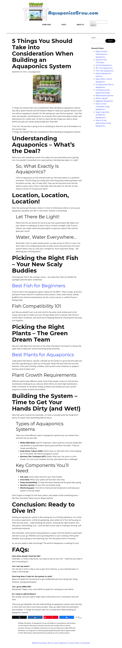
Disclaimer (85, 643)
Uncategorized (34, 72)
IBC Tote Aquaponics (104, 68)
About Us (80, 25)
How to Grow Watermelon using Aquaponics (103, 123)
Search (94, 37)
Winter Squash (102, 98)
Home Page (46, 25)
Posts (64, 25)
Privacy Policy (73, 643)
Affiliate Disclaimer (40, 643)
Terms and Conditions (57, 643)
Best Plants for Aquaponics (43, 354)
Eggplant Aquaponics (104, 101)
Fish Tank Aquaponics (105, 71)
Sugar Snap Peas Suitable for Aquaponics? (102, 115)
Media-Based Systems (104, 95)
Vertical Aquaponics (104, 65)
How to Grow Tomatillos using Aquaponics (102, 106)
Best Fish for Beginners (38, 285)
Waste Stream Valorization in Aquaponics (102, 54)
